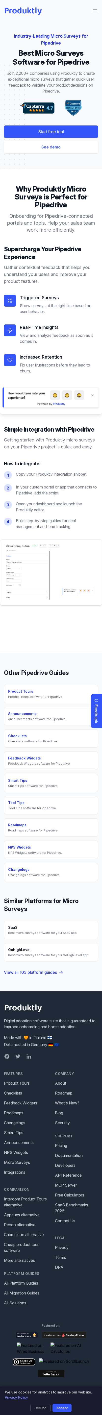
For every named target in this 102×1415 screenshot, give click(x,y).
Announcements (19, 1142)
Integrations (14, 1172)
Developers (65, 1165)
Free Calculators (69, 1195)
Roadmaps (13, 1112)
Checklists (13, 1093)
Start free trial (51, 131)
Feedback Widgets (20, 1102)
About (60, 1083)
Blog (59, 1112)
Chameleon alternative (24, 1234)
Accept (62, 1408)
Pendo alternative (19, 1224)
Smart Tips (13, 1132)
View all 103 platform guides (30, 972)
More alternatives (19, 1260)
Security (62, 1122)
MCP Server (66, 1185)
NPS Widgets (16, 1152)
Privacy (62, 1247)
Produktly (23, 11)
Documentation (69, 1155)
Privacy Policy (16, 1397)
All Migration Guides (21, 1293)
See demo (51, 147)
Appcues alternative (22, 1214)
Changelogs (14, 1122)
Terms (60, 1257)
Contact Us (65, 1220)
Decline (40, 1408)
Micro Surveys (17, 1162)
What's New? (67, 1102)
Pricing (61, 1145)
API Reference (68, 1175)
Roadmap (63, 1093)
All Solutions (15, 1302)
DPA (59, 1267)
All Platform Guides (21, 1283)
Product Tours (17, 1083)
